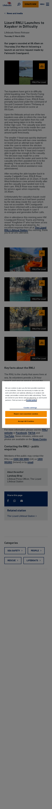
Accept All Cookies (26, 421)
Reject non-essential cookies (26, 414)
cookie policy (31, 400)
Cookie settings (30, 408)
